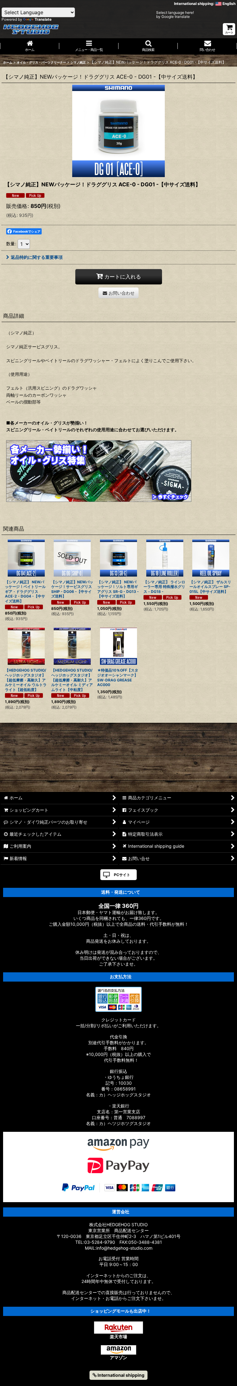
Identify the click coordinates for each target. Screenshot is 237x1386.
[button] (148, 46)
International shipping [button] (120, 1375)
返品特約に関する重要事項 (37, 257)
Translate (43, 19)
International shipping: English (204, 3)
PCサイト (122, 874)
